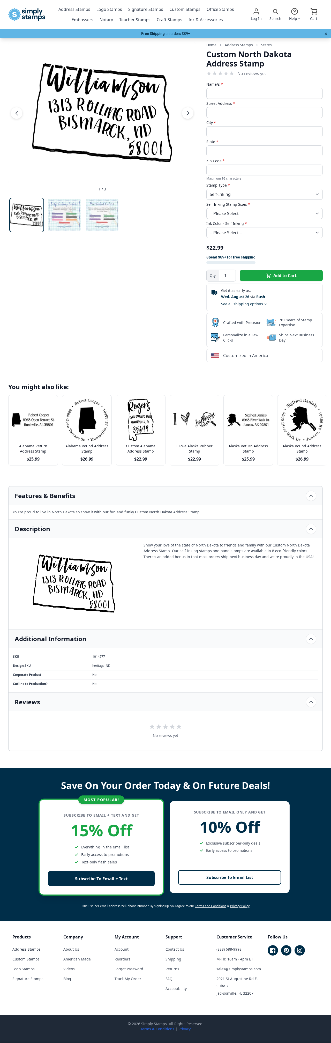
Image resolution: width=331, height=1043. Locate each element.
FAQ (169, 978)
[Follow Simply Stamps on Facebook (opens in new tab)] (273, 950)
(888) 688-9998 (229, 949)
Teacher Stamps (135, 20)
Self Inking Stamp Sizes (228, 204)
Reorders (122, 959)
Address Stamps (74, 9)
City (211, 122)
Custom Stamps (184, 9)
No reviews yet (251, 73)
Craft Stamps (169, 20)
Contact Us (175, 949)
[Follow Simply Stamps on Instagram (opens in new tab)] (300, 950)
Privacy (184, 1028)
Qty (213, 275)
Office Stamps (220, 9)
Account (122, 949)
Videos (69, 968)
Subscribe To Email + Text (101, 879)
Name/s (214, 84)
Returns (172, 968)
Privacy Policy (240, 906)
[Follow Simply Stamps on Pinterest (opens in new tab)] (286, 950)
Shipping (173, 959)
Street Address (220, 103)
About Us (71, 949)
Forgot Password (129, 968)
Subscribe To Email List (229, 877)
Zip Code (215, 160)
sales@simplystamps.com (238, 968)
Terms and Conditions (210, 906)
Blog (67, 978)
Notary (106, 20)
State (212, 141)
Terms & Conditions (157, 1028)
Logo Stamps (109, 9)
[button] (16, 113)
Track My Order (128, 978)
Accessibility (176, 988)
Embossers (82, 20)
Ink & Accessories (206, 20)
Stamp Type (218, 185)
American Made (77, 959)
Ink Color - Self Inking (226, 223)
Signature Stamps (145, 9)
